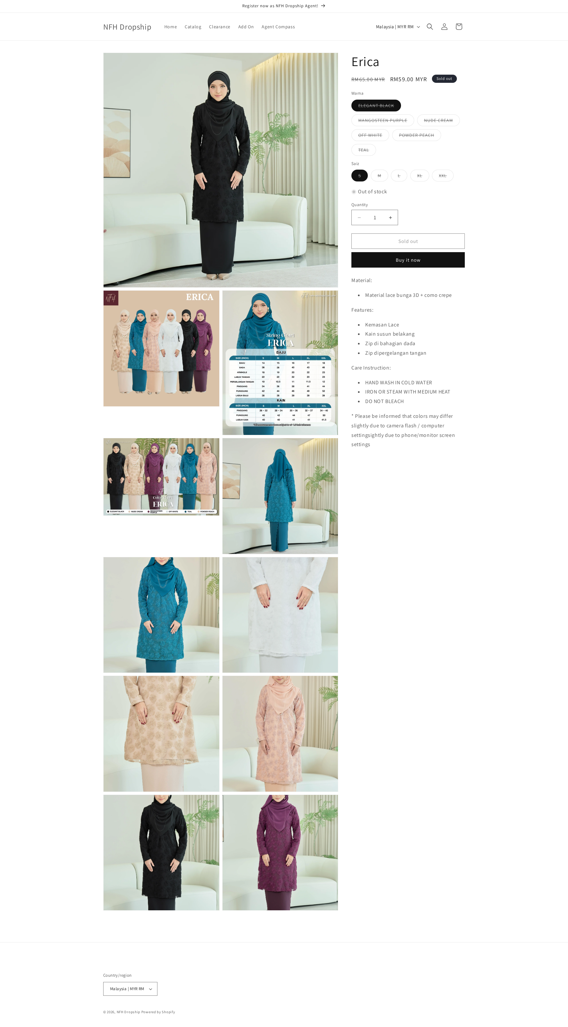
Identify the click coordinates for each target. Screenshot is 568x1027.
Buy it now (408, 260)
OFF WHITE (373, 136)
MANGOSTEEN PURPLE (386, 121)
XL (423, 176)
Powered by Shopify (158, 1012)
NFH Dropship (128, 1012)
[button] (430, 26)
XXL (446, 176)
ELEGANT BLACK (379, 106)
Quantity (359, 204)
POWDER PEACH (420, 136)
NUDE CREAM (442, 121)
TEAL (367, 151)
